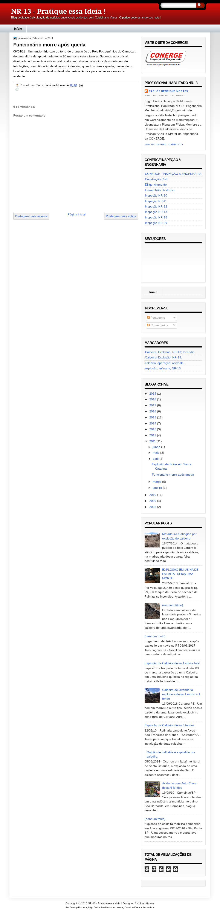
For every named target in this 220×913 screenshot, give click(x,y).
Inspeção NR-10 (156, 195)
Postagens (157, 317)
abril (156, 458)
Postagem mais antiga (121, 216)
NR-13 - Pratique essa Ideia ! (58, 11)
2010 (153, 494)
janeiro (158, 487)
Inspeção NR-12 (156, 206)
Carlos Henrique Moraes (168, 91)
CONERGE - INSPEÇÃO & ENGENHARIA (173, 173)
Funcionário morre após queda (49, 45)
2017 (153, 405)
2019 (153, 393)
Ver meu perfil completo (164, 144)
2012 (153, 435)
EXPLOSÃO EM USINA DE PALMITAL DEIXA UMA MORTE (180, 574)
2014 (153, 423)
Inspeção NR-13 (156, 212)
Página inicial (77, 214)
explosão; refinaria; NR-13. (163, 368)
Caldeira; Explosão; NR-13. (163, 357)
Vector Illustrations (144, 907)
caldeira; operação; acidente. (165, 363)
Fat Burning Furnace (76, 907)
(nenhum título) (172, 605)
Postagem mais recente (31, 216)
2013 (153, 429)
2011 (153, 441)
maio (156, 452)
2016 (153, 411)
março (157, 481)
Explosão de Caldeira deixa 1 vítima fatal (172, 663)
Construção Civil (156, 179)
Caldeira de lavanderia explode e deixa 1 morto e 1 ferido (181, 694)
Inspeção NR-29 (156, 222)
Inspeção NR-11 (156, 201)
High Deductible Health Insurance (105, 907)
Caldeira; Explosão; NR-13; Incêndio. (170, 352)
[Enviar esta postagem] (81, 85)
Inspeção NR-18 (156, 217)
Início (18, 28)
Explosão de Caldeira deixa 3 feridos (169, 725)
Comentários (159, 325)
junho (157, 447)
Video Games (146, 903)
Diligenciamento (156, 184)
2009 (153, 501)
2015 (153, 417)
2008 (153, 507)
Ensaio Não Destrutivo (160, 190)
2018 (153, 399)
